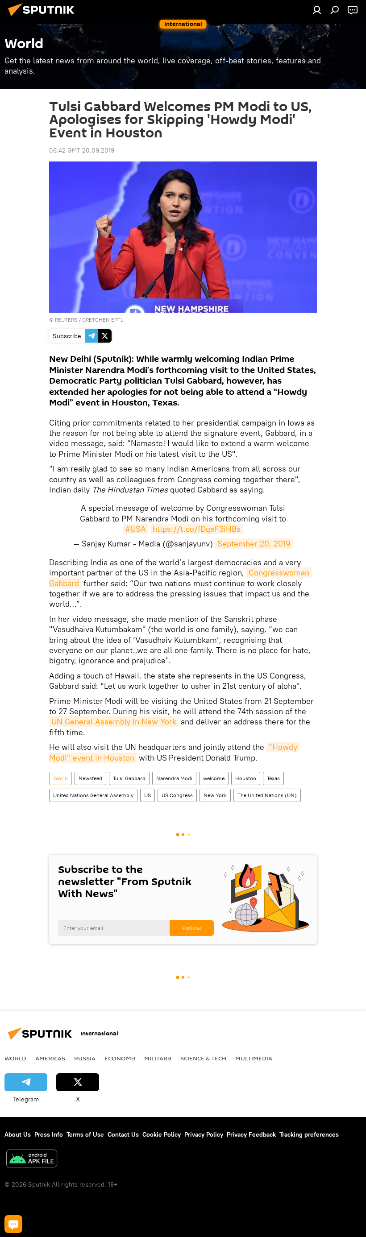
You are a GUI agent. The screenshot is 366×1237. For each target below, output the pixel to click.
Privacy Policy (203, 1134)
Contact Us (123, 1134)
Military (157, 1058)
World (60, 778)
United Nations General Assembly (93, 795)
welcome (214, 778)
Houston (245, 778)
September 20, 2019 (254, 543)
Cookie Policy (161, 1134)
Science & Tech (203, 1058)
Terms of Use (85, 1134)
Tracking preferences (309, 1134)
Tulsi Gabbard (129, 778)
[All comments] (13, 1224)
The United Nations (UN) (267, 795)
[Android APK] (31, 1160)
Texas (273, 778)
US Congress (177, 795)
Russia (85, 1058)
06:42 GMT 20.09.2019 (81, 150)
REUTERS (66, 319)
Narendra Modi (174, 778)
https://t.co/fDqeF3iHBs (197, 529)
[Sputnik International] (43, 17)
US (147, 795)
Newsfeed (90, 778)
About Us (17, 1134)
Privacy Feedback (251, 1134)
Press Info (48, 1134)
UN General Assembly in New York (113, 721)
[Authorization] (317, 10)
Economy (119, 1058)
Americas (50, 1058)
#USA (135, 529)
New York (215, 795)
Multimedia (253, 1058)
